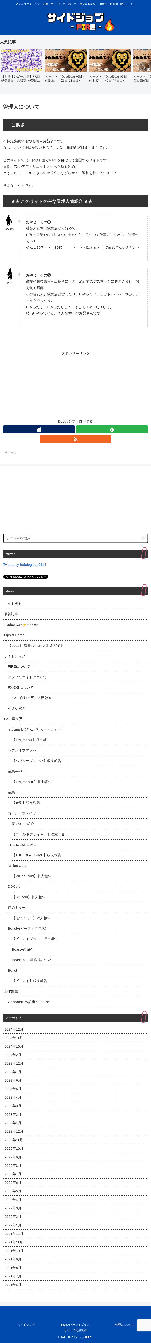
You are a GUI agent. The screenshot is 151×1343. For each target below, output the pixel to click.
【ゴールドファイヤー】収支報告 (38, 834)
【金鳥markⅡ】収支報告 (32, 782)
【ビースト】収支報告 (29, 981)
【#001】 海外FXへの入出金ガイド (36, 646)
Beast (12, 970)
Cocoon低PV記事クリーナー (30, 1002)
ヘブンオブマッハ (22, 750)
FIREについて (19, 666)
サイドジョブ (14, 656)
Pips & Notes (14, 635)
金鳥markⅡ (17, 771)
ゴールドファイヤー (24, 813)
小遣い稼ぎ (17, 708)
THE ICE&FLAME (22, 845)
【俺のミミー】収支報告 (31, 918)
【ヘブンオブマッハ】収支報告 (36, 761)
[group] (21, 67)
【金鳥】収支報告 (26, 803)
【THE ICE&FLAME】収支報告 (36, 855)
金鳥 (11, 792)
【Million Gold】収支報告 (32, 876)
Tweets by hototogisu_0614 (24, 565)
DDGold (14, 886)
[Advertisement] (75, 384)
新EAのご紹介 (23, 824)
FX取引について (21, 687)
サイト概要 (13, 604)
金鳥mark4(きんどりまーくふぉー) (35, 729)
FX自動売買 (13, 719)
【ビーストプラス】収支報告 (35, 939)
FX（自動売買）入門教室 (32, 698)
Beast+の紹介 (23, 949)
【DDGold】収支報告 (29, 897)
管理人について (124, 1324)
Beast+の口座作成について (33, 960)
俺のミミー (17, 907)
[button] (144, 67)
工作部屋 (11, 991)
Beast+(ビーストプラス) (27, 928)
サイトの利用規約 (75, 1330)
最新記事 (11, 614)
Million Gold (17, 866)
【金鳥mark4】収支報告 (31, 740)
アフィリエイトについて (27, 677)
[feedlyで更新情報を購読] (112, 429)
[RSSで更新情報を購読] (75, 439)
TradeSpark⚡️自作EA (21, 625)
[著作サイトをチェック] (39, 429)
